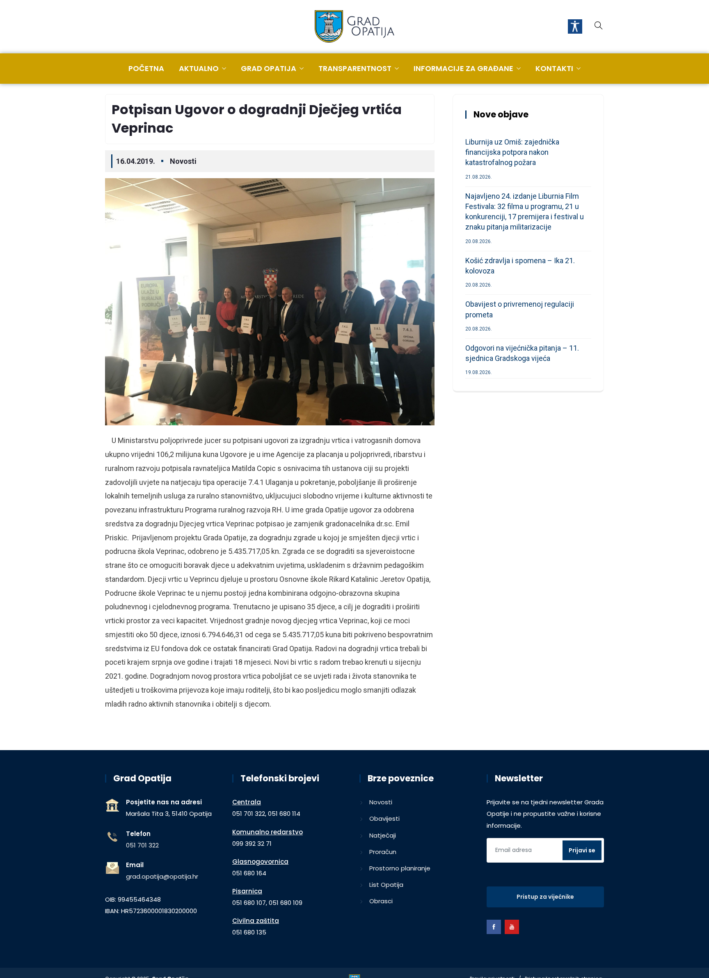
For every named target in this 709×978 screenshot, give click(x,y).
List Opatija (386, 884)
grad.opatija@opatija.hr (162, 876)
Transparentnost (354, 68)
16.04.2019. (135, 161)
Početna (146, 68)
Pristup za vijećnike (545, 897)
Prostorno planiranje (399, 868)
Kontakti (554, 68)
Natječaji (382, 835)
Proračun (382, 851)
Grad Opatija (268, 68)
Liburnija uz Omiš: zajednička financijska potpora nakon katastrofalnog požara (512, 152)
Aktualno (199, 68)
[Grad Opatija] (354, 27)
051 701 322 (142, 845)
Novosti (183, 161)
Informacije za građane (463, 68)
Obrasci (381, 901)
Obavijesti (384, 818)
